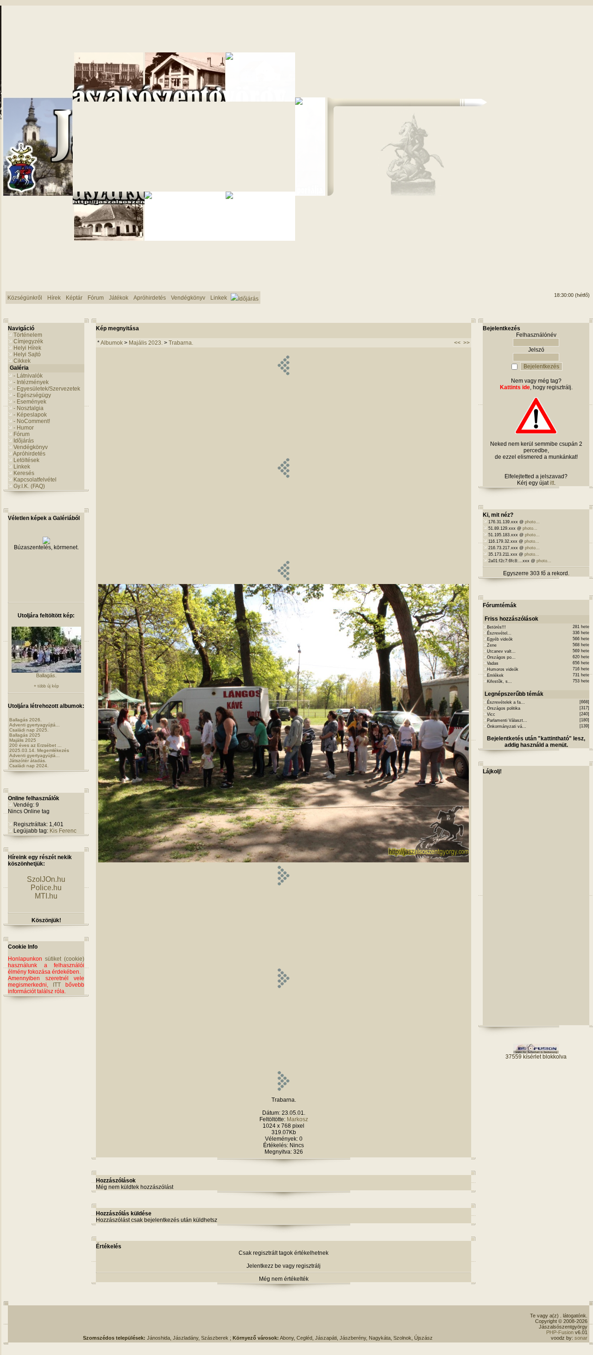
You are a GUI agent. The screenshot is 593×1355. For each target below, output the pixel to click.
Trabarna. (181, 343)
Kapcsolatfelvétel (35, 479)
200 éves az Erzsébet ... (35, 745)
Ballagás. (46, 675)
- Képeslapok (30, 414)
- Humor (23, 427)
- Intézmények (31, 382)
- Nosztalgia (28, 408)
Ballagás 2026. (25, 719)
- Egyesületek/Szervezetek (46, 388)
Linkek (21, 466)
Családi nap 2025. (29, 729)
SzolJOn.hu (46, 879)
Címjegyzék (28, 341)
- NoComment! (31, 421)
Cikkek (22, 361)
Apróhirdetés (29, 453)
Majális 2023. (146, 343)
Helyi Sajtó (27, 354)
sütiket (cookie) (64, 959)
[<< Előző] (283, 582)
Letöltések (26, 460)
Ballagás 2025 (24, 735)
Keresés (23, 473)
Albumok (112, 343)
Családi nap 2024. (29, 765)
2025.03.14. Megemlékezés (39, 750)
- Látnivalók (28, 375)
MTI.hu (46, 896)
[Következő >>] (283, 1092)
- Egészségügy (32, 395)
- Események (29, 401)
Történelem (27, 335)
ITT (57, 985)
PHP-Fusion (560, 1332)
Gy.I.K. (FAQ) (29, 486)
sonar (580, 1338)
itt (552, 483)
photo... (532, 522)
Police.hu (46, 888)
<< (457, 343)
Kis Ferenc (63, 831)
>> (466, 343)
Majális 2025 (22, 740)
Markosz (297, 1119)
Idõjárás (23, 440)
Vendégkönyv (30, 447)
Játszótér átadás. (27, 760)
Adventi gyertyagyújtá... (34, 724)
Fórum (21, 434)
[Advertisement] (258, 1321)
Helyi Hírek (27, 348)
